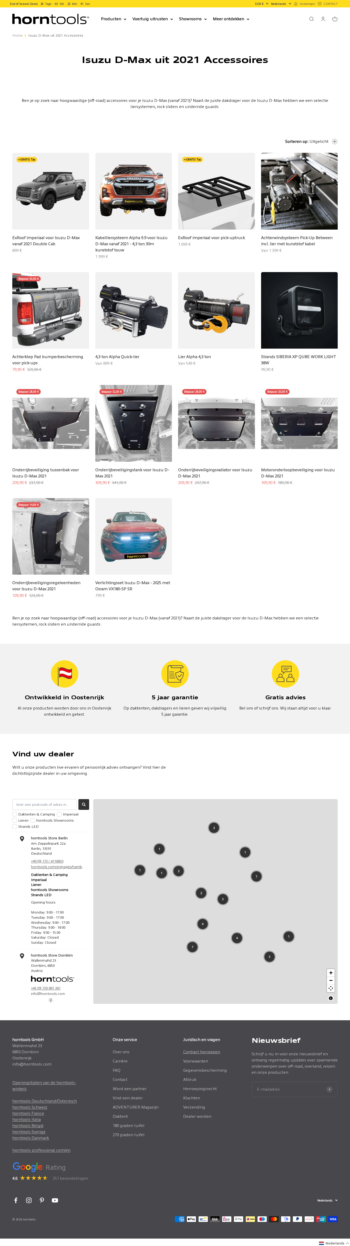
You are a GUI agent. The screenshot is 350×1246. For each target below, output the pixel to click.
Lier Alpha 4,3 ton (194, 357)
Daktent (120, 1116)
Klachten (191, 1098)
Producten (111, 19)
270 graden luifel (129, 1135)
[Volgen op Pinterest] (41, 1200)
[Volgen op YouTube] (55, 1200)
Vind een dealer (128, 1098)
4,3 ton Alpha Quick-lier (117, 357)
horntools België (28, 1125)
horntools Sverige (29, 1132)
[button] (334, 1243)
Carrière (120, 1061)
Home (17, 35)
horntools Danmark (30, 1138)
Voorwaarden (195, 1061)
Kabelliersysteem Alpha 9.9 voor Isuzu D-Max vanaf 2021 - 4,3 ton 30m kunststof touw (131, 243)
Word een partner (130, 1089)
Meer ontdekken (228, 19)
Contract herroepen (201, 1052)
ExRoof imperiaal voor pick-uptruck (211, 237)
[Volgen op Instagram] (28, 1200)
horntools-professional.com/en (41, 1150)
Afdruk (189, 1079)
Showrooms (190, 19)
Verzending (194, 1107)
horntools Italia (26, 1119)
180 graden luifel (129, 1125)
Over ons (121, 1052)
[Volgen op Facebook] (15, 1200)
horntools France (28, 1113)
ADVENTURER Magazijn (136, 1107)
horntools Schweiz (29, 1107)
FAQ (116, 1070)
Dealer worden (197, 1116)
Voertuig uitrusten (150, 19)
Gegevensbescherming (205, 1070)
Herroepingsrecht (200, 1089)
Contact (120, 1079)
